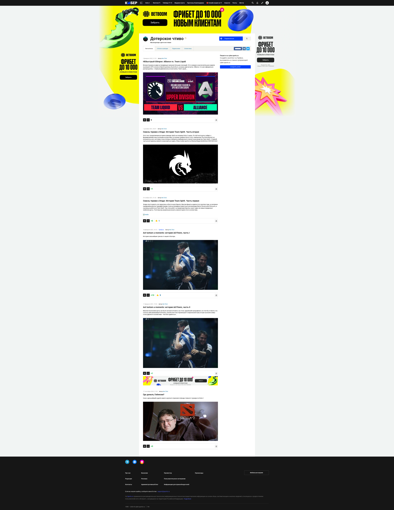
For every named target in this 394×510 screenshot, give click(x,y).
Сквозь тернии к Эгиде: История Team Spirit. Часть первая (171, 201)
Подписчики (176, 48)
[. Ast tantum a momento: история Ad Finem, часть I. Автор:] (180, 265)
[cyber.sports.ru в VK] (135, 462)
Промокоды (199, 473)
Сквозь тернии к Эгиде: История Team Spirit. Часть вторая (171, 132)
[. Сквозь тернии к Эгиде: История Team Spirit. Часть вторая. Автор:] (180, 164)
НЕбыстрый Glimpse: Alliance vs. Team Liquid (164, 61)
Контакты (128, 484)
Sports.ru (130, 496)
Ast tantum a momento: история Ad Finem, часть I (166, 233)
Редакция (128, 479)
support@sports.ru (163, 491)
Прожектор (168, 473)
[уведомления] (257, 2)
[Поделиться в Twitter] (248, 48)
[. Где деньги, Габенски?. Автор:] (180, 421)
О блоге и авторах (162, 48)
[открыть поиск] (253, 2)
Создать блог (235, 67)
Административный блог (149, 484)
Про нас (128, 473)
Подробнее (187, 499)
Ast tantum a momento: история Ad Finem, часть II (166, 307)
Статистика (187, 48)
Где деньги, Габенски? (153, 394)
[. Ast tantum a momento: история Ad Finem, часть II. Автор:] (180, 343)
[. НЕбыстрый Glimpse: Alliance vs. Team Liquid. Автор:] (180, 93)
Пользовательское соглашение (175, 479)
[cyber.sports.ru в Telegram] (127, 462)
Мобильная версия (256, 472)
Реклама (144, 479)
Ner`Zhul (164, 58)
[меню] (141, 2)
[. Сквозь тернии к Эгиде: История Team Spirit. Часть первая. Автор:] (180, 214)
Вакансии (144, 473)
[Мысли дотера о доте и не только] (145, 39)
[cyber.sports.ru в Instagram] (142, 462)
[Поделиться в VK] (244, 48)
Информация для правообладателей (176, 484)
